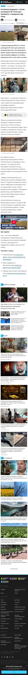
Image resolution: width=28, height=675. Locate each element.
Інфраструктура (19, 611)
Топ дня (17, 628)
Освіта (16, 604)
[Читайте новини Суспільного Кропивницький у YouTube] (7, 657)
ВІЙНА (2, 593)
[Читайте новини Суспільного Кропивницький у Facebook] (2, 657)
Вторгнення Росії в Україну (20, 590)
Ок (14, 672)
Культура (17, 602)
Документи (18, 641)
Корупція (17, 600)
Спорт (2, 625)
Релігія (16, 621)
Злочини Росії (5, 623)
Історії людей (18, 618)
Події (2, 600)
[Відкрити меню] (27, 2)
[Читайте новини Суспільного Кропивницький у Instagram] (4, 657)
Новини (3, 589)
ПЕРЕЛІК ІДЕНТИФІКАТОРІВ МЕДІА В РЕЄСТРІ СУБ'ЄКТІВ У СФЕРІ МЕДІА (21, 646)
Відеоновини (4, 628)
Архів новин (18, 635)
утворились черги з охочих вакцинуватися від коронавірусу (14, 257)
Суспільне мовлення (7, 637)
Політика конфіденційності (6, 641)
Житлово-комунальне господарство (7, 612)
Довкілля (3, 609)
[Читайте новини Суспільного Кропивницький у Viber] (10, 657)
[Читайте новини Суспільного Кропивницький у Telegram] (13, 657)
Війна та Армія (19, 625)
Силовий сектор (5, 618)
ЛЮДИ (16, 593)
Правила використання (19, 638)
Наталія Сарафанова (9, 20)
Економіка (4, 604)
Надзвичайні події (20, 607)
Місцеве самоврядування (19, 616)
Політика (3, 621)
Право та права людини (5, 616)
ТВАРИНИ (3, 6)
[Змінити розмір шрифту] (26, 23)
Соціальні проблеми (20, 623)
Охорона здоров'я (10, 6)
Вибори (3, 607)
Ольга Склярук (21, 20)
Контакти (3, 635)
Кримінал (3, 602)
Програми (3, 644)
